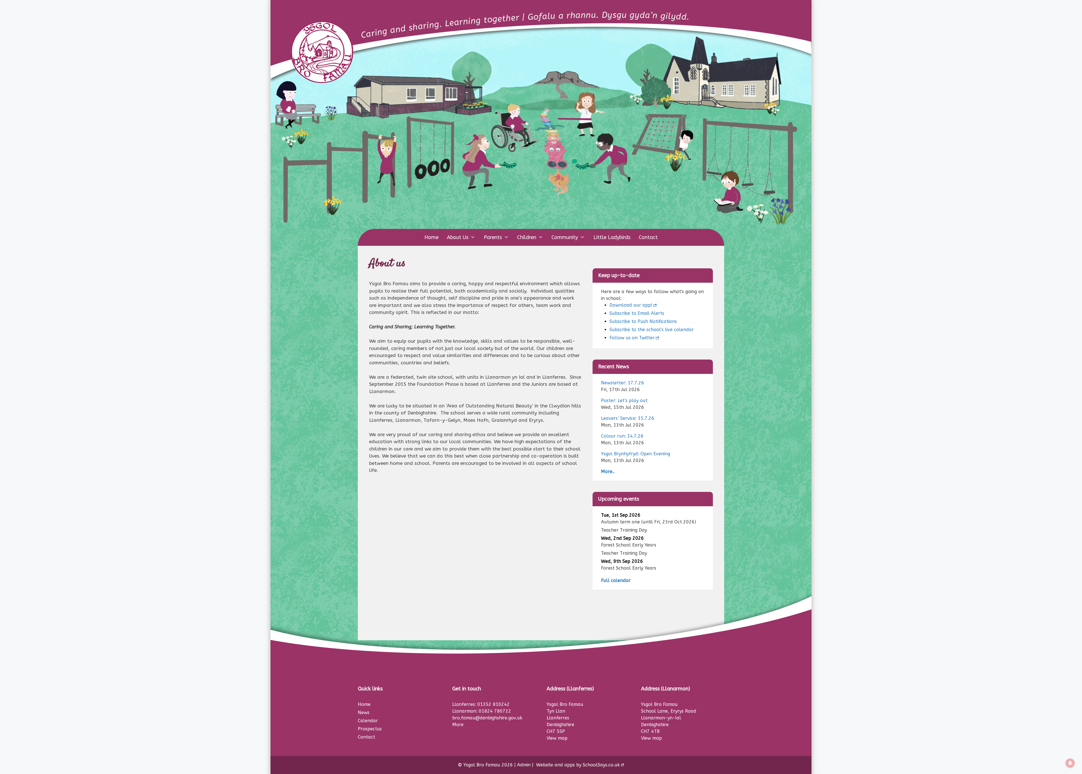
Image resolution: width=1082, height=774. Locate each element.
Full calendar (616, 580)
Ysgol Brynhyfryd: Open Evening (635, 453)
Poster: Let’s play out (624, 400)
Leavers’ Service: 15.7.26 (627, 418)
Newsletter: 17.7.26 (622, 382)
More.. (608, 471)
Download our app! (630, 305)
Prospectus (370, 728)
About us (457, 237)
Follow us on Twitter (632, 337)
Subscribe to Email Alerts (636, 313)
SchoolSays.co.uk (601, 765)
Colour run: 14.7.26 (622, 436)
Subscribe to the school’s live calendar (651, 329)
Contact (648, 237)
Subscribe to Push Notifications (643, 321)
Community (564, 237)
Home (431, 237)
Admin (524, 765)
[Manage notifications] (1070, 763)
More (458, 724)
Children (526, 237)
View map (557, 738)
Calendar (368, 720)
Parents (493, 237)
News (363, 712)
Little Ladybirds (611, 237)
